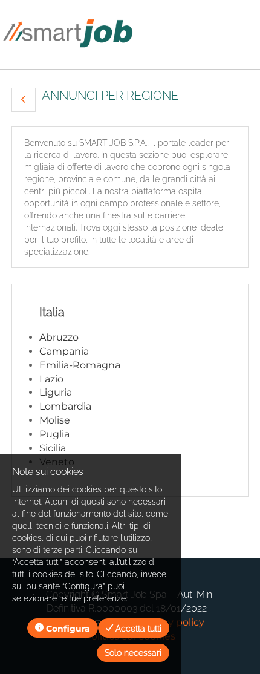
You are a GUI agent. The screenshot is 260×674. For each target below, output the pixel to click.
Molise (54, 420)
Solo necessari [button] (133, 653)
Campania (64, 351)
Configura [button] (67, 628)
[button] (23, 100)
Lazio (51, 379)
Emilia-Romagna (79, 365)
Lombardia (65, 406)
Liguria (55, 392)
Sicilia (52, 448)
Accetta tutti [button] (137, 628)
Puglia (54, 434)
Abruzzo (59, 337)
